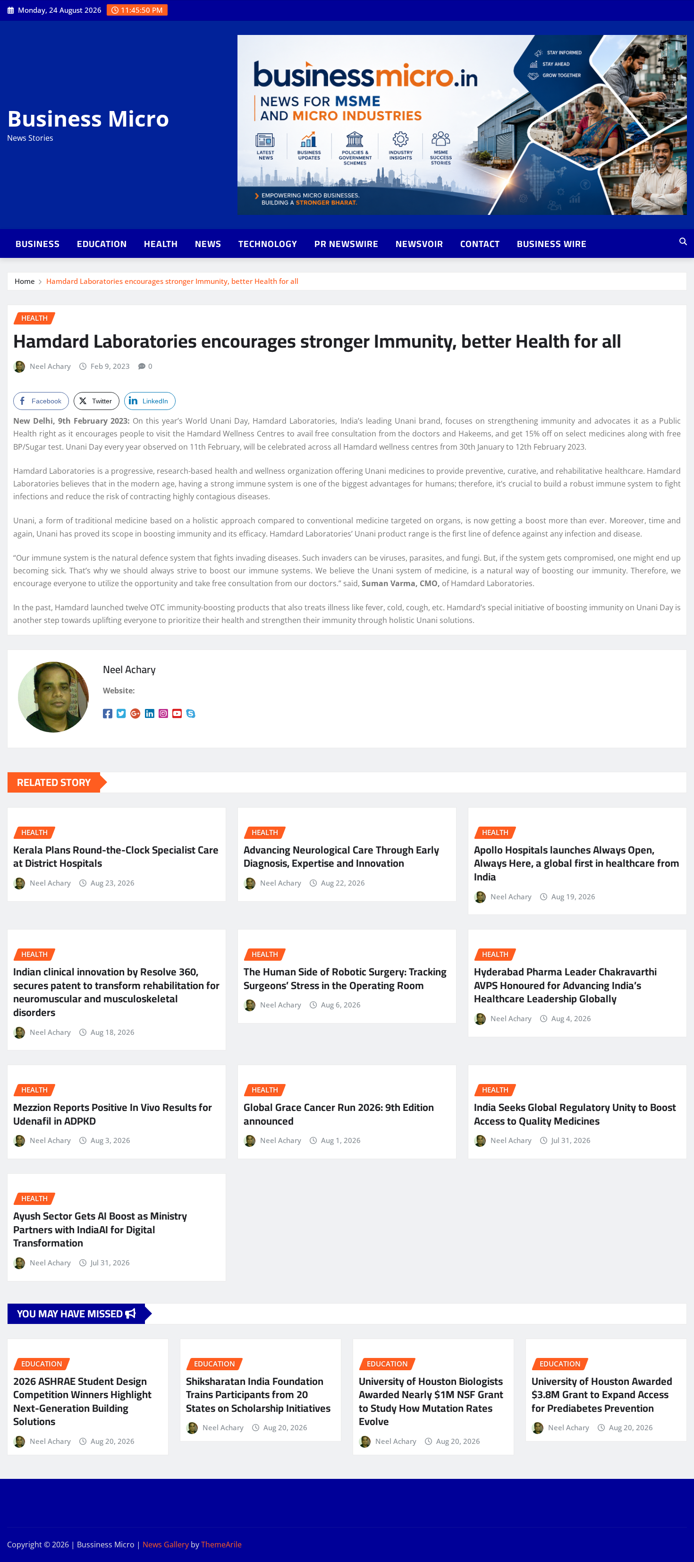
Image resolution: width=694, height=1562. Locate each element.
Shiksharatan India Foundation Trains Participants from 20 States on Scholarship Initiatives (258, 1394)
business (38, 243)
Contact (480, 243)
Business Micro (88, 118)
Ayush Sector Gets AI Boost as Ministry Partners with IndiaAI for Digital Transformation (100, 1229)
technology (267, 243)
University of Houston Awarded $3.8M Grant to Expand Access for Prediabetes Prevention (602, 1394)
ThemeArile (221, 1544)
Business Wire (552, 243)
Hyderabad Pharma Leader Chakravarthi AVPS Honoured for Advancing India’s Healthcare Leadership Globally (565, 985)
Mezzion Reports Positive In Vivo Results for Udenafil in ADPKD (112, 1114)
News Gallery (166, 1544)
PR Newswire (346, 243)
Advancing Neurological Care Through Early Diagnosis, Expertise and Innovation (341, 856)
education (102, 243)
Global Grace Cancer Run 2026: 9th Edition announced (339, 1114)
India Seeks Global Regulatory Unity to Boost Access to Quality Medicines (575, 1114)
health (161, 243)
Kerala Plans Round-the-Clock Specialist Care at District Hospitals (116, 856)
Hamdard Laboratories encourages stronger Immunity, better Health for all (172, 281)
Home (25, 281)
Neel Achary (50, 366)
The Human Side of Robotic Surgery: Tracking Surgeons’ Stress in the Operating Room (345, 978)
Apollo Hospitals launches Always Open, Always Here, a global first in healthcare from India (576, 863)
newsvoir (419, 243)
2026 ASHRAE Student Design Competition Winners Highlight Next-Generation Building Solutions (82, 1401)
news (208, 243)
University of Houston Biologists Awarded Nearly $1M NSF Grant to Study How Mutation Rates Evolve (431, 1401)
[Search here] (683, 241)
